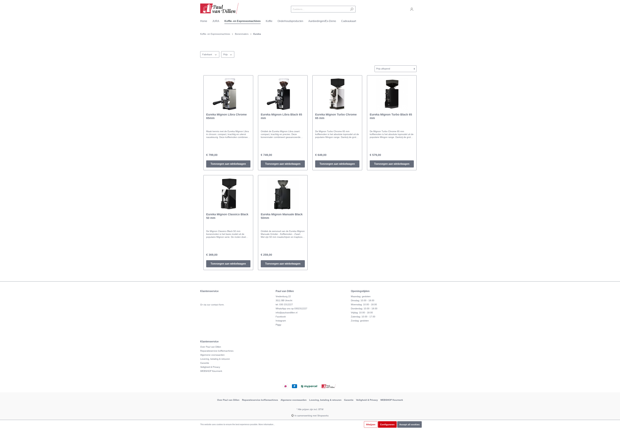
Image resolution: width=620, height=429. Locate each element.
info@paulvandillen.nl (286, 312)
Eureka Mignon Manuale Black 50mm (282, 216)
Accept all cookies (409, 424)
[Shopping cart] (418, 7)
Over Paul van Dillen (210, 346)
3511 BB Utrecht (284, 300)
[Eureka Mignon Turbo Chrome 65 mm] (337, 94)
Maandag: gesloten (361, 296)
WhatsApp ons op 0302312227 (291, 308)
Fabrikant (207, 54)
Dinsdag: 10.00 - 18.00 (362, 300)
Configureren (387, 424)
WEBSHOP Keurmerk (211, 371)
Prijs (225, 54)
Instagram (281, 320)
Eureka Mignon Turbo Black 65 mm (391, 116)
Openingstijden (360, 291)
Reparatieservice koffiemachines (216, 351)
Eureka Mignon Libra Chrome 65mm (226, 116)
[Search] (352, 9)
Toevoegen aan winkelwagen (228, 163)
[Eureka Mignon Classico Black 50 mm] (228, 194)
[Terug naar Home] (219, 8)
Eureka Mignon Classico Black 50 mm (227, 216)
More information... (266, 424)
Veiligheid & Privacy (210, 367)
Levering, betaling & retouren (215, 359)
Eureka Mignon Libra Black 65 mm (281, 116)
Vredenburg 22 (283, 296)
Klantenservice (209, 341)
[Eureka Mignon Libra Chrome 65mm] (228, 94)
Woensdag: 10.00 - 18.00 (364, 304)
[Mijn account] (412, 9)
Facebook (281, 316)
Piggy (278, 324)
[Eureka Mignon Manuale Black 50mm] (283, 194)
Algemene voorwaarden (212, 355)
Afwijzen (370, 424)
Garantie (204, 363)
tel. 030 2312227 (284, 304)
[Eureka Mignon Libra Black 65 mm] (283, 94)
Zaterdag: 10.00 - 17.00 (363, 316)
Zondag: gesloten (360, 320)
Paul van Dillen (285, 291)
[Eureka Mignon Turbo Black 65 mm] (392, 94)
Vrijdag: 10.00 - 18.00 (362, 312)
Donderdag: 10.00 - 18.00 (364, 308)
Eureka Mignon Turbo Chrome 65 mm (336, 116)
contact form (217, 304)
